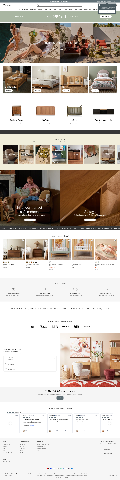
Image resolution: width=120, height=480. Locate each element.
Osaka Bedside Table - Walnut (32, 264)
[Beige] (96, 262)
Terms (38, 450)
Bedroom (40, 9)
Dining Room (33, 9)
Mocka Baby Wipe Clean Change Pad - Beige (104, 264)
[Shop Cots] (74, 113)
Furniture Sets (87, 9)
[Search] (38, 5)
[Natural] (6, 262)
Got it (107, 11)
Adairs (4, 459)
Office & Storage (78, 9)
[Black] (36, 262)
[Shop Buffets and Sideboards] (46, 113)
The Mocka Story (6, 444)
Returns (21, 450)
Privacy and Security (41, 448)
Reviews (5, 446)
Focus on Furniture (7, 461)
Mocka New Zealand (7, 452)
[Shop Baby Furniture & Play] (74, 79)
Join (59, 398)
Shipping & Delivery (41, 446)
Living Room (25, 9)
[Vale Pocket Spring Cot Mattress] (60, 249)
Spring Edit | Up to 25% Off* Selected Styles (60, 1)
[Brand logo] (32, 326)
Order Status (23, 448)
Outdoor (60, 9)
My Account (22, 446)
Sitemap (5, 450)
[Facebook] (113, 475)
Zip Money (39, 455)
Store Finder (5, 457)
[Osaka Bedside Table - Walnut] (37, 249)
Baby (46, 9)
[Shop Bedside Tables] (17, 113)
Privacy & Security (64, 477)
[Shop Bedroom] (46, 79)
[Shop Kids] (103, 79)
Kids (50, 9)
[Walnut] (4, 262)
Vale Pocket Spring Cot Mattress (56, 264)
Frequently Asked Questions (43, 444)
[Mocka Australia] (7, 5)
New (19, 9)
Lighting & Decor (68, 9)
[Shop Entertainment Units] (103, 113)
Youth (55, 9)
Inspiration (95, 9)
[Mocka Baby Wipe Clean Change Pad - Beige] (106, 249)
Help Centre (22, 452)
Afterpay (39, 452)
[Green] (98, 262)
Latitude (39, 457)
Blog (4, 448)
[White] (50, 262)
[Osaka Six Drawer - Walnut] (14, 249)
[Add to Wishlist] (23, 240)
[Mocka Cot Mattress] (83, 249)
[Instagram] (109, 475)
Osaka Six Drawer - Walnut (8, 264)
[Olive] (8, 262)
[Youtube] (116, 475)
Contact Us (22, 444)
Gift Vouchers (6, 455)
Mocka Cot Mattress (76, 264)
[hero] (60, 16)
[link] (33, 431)
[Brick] (31, 262)
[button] (10, 423)
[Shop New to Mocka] (17, 79)
